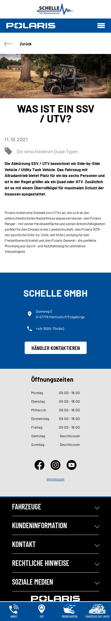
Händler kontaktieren (55, 347)
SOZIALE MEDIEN (32, 581)
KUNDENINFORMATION (39, 525)
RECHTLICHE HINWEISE (40, 562)
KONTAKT (24, 544)
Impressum (55, 479)
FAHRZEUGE (26, 506)
